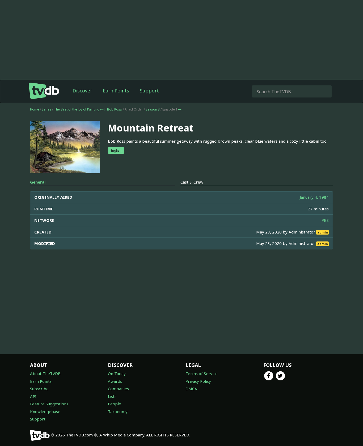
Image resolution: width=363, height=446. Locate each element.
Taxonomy (118, 411)
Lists (112, 396)
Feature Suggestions (49, 403)
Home (34, 109)
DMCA (191, 388)
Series (46, 109)
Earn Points (116, 90)
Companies (118, 388)
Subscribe (39, 388)
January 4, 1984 (314, 197)
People (114, 403)
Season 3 (153, 109)
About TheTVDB (45, 373)
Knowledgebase (45, 411)
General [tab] (37, 182)
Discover (82, 90)
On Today (117, 373)
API (33, 396)
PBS (325, 220)
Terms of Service (201, 373)
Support (149, 90)
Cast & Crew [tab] (191, 182)
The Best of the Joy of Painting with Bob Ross (88, 109)
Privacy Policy (198, 381)
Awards (115, 381)
